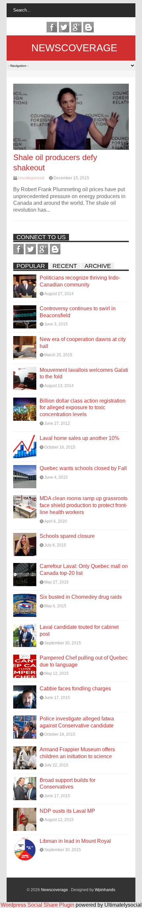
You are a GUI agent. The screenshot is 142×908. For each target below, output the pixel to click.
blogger (88, 27)
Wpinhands (105, 889)
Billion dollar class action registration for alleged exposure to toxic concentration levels (82, 407)
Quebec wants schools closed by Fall (83, 468)
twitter (64, 27)
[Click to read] (71, 117)
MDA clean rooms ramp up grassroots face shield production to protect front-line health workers (83, 505)
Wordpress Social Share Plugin (38, 905)
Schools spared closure (67, 536)
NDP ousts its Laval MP (67, 811)
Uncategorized (31, 178)
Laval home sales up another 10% (79, 438)
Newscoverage (74, 47)
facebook (52, 27)
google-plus (76, 27)
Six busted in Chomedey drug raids (81, 597)
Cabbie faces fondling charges (75, 688)
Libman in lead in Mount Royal (75, 841)
